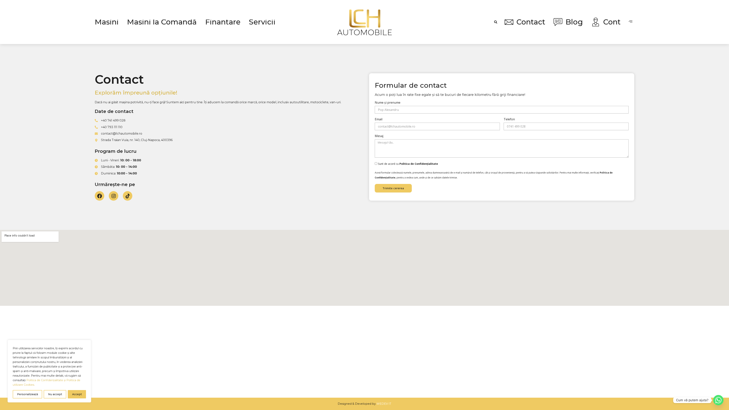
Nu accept (55, 394)
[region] (49, 371)
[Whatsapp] (718, 400)
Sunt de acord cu (408, 164)
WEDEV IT (383, 403)
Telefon (509, 119)
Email (378, 119)
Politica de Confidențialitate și (46, 380)
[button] (496, 22)
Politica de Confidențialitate (418, 164)
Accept (77, 394)
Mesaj (379, 136)
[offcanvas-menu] (630, 21)
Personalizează (27, 394)
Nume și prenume (387, 103)
